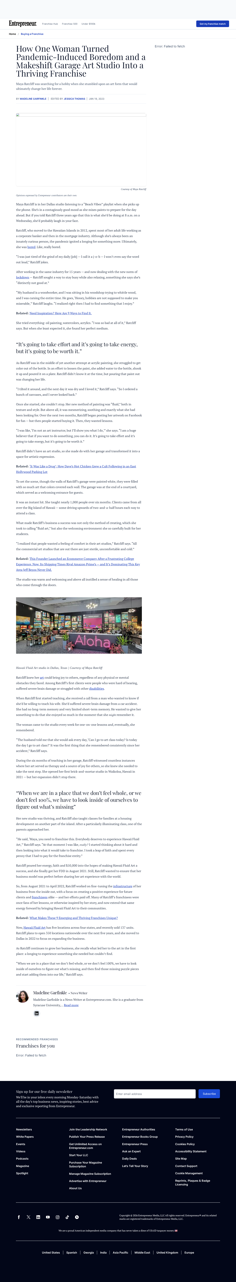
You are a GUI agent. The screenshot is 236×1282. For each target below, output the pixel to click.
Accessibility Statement (190, 1151)
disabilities (96, 688)
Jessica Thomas (74, 98)
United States (51, 1252)
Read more (71, 1005)
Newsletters (24, 1129)
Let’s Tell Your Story (135, 1166)
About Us (75, 1188)
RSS (77, 1217)
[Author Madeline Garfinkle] (22, 1005)
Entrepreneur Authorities (138, 1129)
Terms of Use (184, 1129)
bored (31, 247)
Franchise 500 (69, 23)
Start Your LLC (78, 1155)
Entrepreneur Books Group (140, 1136)
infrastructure (122, 886)
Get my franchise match (213, 23)
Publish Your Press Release (87, 1136)
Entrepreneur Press (135, 1144)
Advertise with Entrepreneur (87, 1181)
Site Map (181, 1158)
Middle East (142, 1252)
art (42, 677)
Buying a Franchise (32, 33)
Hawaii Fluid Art (34, 927)
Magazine (22, 1166)
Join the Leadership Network (88, 1129)
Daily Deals (129, 1158)
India (103, 1252)
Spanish (71, 1252)
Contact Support (186, 1166)
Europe (189, 1252)
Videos (20, 1151)
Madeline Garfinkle (33, 98)
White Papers (25, 1136)
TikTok (67, 1217)
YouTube (48, 1217)
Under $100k (88, 23)
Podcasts (22, 1158)
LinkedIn (38, 1217)
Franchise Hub (50, 23)
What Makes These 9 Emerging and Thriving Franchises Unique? (74, 918)
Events (20, 1144)
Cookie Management (189, 1173)
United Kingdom (167, 1252)
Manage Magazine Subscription (90, 1173)
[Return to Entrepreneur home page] (23, 24)
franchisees (40, 897)
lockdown (22, 277)
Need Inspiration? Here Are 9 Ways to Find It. (61, 313)
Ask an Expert (131, 1151)
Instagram (57, 1217)
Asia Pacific (120, 1252)
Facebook (19, 1217)
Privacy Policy (184, 1136)
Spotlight (22, 1173)
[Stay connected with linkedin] (36, 1013)
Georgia (88, 1252)
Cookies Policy (185, 1144)
